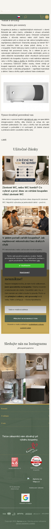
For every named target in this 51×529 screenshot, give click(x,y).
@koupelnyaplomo (25, 348)
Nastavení (25, 272)
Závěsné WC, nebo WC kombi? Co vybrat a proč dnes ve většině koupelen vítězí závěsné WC (25, 191)
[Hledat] (25, 17)
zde (38, 260)
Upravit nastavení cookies (25, 523)
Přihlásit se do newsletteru (26, 318)
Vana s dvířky (19, 61)
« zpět (3, 139)
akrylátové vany (30, 119)
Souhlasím (25, 265)
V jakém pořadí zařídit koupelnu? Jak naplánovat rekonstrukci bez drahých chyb (23, 241)
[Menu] (46, 17)
